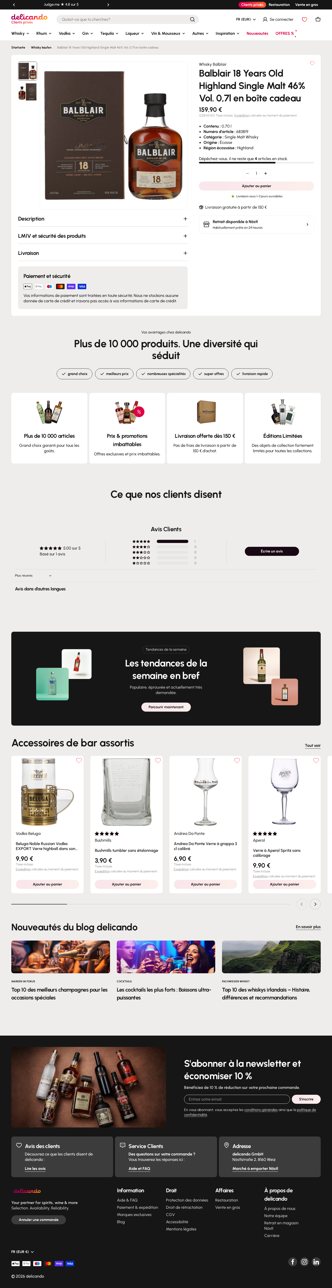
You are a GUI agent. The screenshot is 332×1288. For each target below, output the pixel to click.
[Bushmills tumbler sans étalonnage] (126, 792)
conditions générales (261, 1110)
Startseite (18, 47)
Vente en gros (306, 4)
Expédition (242, 115)
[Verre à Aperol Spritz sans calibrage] (284, 792)
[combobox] (127, 19)
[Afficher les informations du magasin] (307, 224)
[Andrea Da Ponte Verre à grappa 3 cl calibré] (205, 792)
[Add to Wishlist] (79, 760)
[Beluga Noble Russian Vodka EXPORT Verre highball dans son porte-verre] (47, 792)
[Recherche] (192, 19)
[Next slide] (315, 904)
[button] (14, 4)
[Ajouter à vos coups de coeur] (312, 63)
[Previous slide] (301, 904)
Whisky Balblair (213, 64)
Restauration (279, 4)
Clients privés (252, 4)
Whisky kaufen (41, 47)
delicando (35, 1276)
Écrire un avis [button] (272, 551)
